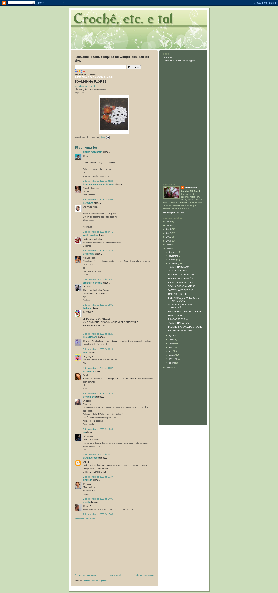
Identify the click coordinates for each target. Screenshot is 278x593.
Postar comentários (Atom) (95, 581)
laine (85, 352)
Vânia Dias (88, 371)
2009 (168, 244)
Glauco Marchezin (92, 152)
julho (171, 339)
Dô (84, 432)
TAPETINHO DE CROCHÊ (180, 290)
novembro (174, 256)
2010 (168, 241)
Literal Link (168, 57)
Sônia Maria (89, 396)
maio (171, 347)
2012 (168, 233)
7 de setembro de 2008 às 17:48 (98, 514)
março (172, 355)
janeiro (172, 363)
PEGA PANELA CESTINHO (180, 330)
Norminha (88, 203)
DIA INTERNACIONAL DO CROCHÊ (185, 311)
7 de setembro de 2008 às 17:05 (98, 499)
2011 (168, 237)
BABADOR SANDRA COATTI (181, 282)
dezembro (174, 252)
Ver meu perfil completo (173, 212)
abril (171, 351)
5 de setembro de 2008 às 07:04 (98, 199)
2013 (168, 229)
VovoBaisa (88, 254)
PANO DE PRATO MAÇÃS (180, 278)
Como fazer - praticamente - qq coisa (180, 61)
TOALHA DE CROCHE (178, 271)
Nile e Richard (90, 337)
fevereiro (173, 359)
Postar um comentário (85, 519)
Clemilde (87, 480)
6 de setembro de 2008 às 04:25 (98, 334)
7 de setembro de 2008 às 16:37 (98, 477)
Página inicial (115, 575)
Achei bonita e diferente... (86, 86)
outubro (172, 260)
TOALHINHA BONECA (178, 267)
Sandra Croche (91, 458)
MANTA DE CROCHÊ (178, 294)
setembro (173, 263)
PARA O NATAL (175, 315)
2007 (168, 368)
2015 (168, 221)
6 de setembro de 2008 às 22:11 (98, 454)
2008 (168, 248)
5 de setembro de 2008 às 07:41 (98, 232)
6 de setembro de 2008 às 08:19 (98, 349)
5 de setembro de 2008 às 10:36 (98, 251)
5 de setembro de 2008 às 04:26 (98, 181)
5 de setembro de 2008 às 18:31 (98, 305)
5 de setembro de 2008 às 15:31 (98, 279)
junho (171, 343)
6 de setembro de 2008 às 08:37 (98, 368)
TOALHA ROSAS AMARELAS (181, 286)
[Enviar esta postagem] (107, 137)
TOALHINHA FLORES (90, 81)
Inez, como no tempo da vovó (98, 184)
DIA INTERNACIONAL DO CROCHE (185, 327)
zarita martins (90, 235)
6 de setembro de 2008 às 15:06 (98, 429)
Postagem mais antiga (144, 575)
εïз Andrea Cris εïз (92, 282)
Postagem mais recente (85, 575)
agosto (172, 335)
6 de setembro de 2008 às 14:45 (98, 393)
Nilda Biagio (191, 187)
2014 (168, 225)
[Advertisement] (103, 547)
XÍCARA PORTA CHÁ (178, 319)
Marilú (86, 502)
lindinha (87, 308)
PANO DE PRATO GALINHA (181, 275)
